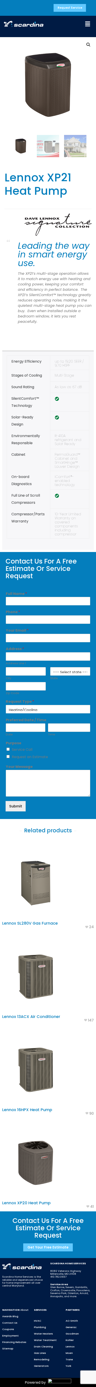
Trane (69, 1359)
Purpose (13, 743)
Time (51, 735)
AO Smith (72, 1321)
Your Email (17, 630)
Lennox (70, 1346)
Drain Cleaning (43, 1346)
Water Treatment (45, 1340)
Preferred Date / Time (26, 720)
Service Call (22, 749)
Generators (41, 1366)
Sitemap (7, 1348)
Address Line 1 (16, 663)
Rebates (20, 1342)
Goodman (72, 1333)
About (24, 1310)
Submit (15, 806)
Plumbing (40, 1327)
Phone (13, 612)
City (8, 678)
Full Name (16, 594)
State (54, 678)
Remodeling (41, 1359)
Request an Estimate (30, 756)
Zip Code (12, 693)
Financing (8, 1342)
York (68, 1366)
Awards (7, 1316)
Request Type (20, 701)
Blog (15, 1316)
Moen (69, 1353)
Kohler (70, 1340)
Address (15, 649)
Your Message (19, 767)
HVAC (37, 1321)
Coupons (8, 1329)
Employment (10, 1335)
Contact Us (9, 1323)
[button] (87, 24)
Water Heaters (43, 1333)
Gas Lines (40, 1353)
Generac (71, 1327)
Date (9, 735)
